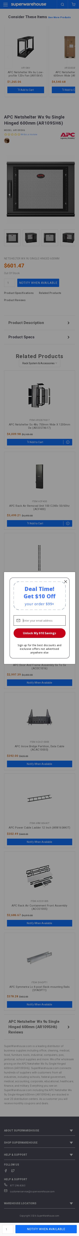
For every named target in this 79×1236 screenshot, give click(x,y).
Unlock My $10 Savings (39, 633)
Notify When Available (46, 1229)
